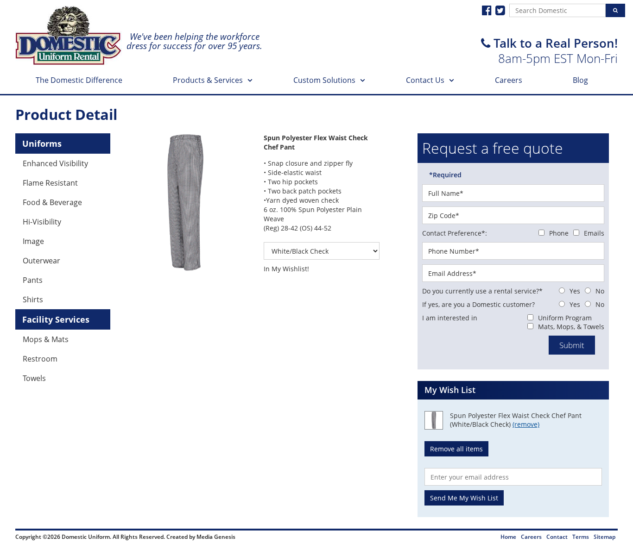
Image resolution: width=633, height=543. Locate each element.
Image (33, 241)
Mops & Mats (46, 339)
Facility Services (55, 319)
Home (508, 537)
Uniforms (42, 143)
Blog (580, 80)
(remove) (526, 424)
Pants (33, 280)
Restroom (40, 359)
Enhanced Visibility (55, 163)
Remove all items (456, 448)
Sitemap (604, 537)
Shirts (33, 299)
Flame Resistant (50, 183)
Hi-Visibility (42, 222)
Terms (580, 537)
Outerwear (41, 261)
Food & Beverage (52, 202)
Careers (508, 80)
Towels (34, 378)
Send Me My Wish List (464, 497)
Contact (557, 537)
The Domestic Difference (79, 80)
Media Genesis (215, 537)
